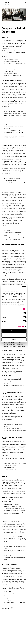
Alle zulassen (14, 330)
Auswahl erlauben (14, 335)
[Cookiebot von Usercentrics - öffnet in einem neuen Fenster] (21, 286)
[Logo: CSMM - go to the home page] (5, 3)
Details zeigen (21, 326)
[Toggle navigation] (25, 2)
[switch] (25, 313)
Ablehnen (14, 339)
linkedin (12, 608)
